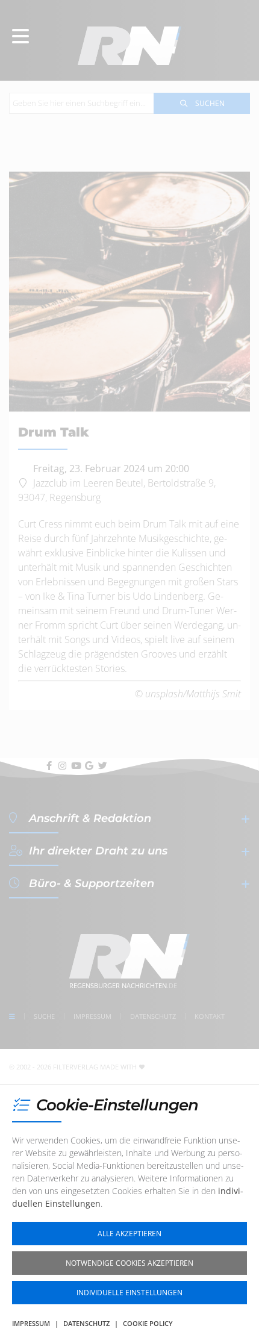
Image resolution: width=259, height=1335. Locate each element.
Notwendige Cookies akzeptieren (129, 1263)
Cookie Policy (148, 1323)
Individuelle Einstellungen (129, 1292)
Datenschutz (86, 1323)
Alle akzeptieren (129, 1233)
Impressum (31, 1323)
